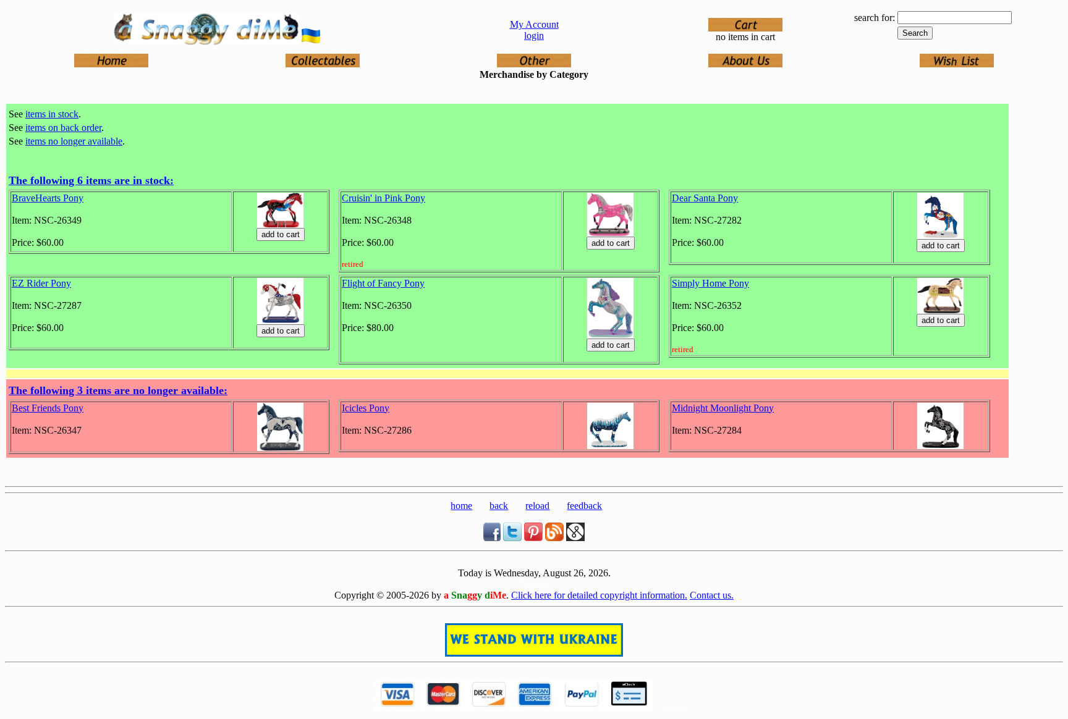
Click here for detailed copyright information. (599, 595)
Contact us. (712, 595)
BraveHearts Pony (47, 198)
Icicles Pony (365, 408)
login (534, 35)
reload (537, 505)
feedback (584, 505)
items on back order (63, 127)
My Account (534, 24)
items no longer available (73, 141)
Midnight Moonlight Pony (723, 408)
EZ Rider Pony (41, 283)
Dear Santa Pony (705, 198)
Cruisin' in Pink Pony (383, 198)
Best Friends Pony (47, 408)
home (461, 505)
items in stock (51, 114)
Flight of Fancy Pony (383, 283)
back (499, 505)
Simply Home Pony (710, 283)
